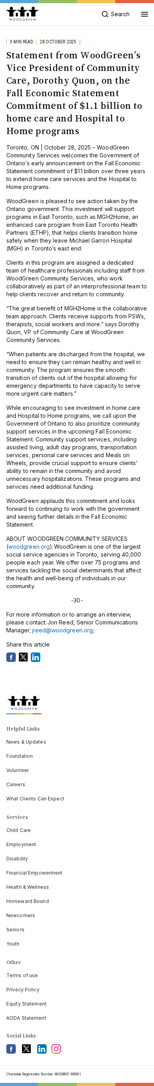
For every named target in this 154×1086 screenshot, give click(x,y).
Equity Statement (26, 1004)
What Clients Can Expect (35, 799)
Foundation (19, 756)
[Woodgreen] (22, 14)
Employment (21, 844)
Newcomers (20, 915)
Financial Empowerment (34, 873)
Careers (15, 784)
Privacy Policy (22, 990)
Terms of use (22, 975)
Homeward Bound (27, 901)
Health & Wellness (27, 887)
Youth (13, 944)
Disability (17, 859)
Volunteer (17, 770)
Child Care (18, 830)
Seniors (15, 930)
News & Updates (26, 742)
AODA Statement (26, 1018)
